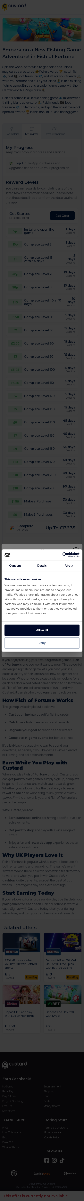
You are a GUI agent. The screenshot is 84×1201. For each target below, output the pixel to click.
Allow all (42, 630)
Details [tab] (42, 565)
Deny (42, 642)
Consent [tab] (15, 565)
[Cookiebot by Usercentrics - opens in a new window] (62, 554)
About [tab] (69, 565)
